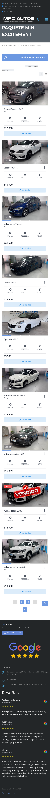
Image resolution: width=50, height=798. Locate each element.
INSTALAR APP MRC (14, 633)
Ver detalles (26, 133)
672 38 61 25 (8, 11)
